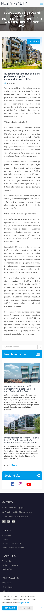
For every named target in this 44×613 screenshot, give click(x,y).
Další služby (7, 569)
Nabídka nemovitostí (10, 565)
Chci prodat (6, 561)
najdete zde (24, 602)
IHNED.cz (13, 465)
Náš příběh (6, 535)
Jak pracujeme (7, 587)
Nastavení (38, 608)
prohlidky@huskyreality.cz (21, 512)
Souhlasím (10, 608)
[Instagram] (21, 485)
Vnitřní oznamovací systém (13, 547)
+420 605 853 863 (20, 517)
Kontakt (5, 539)
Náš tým (5, 591)
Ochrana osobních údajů (11, 543)
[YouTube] (29, 485)
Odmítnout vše (25, 608)
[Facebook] (13, 485)
